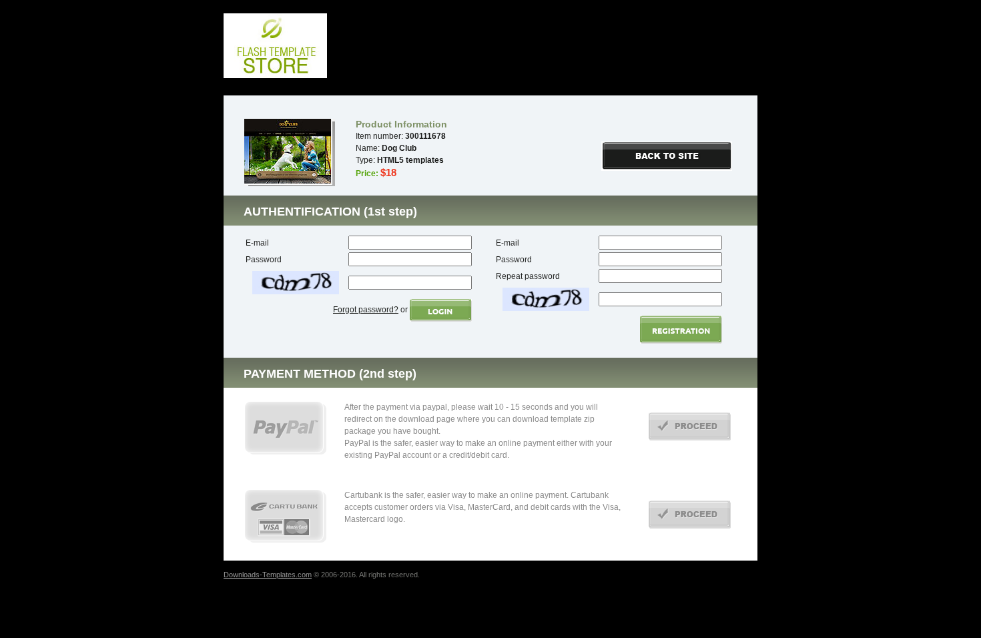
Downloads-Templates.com (268, 575)
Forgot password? (365, 309)
